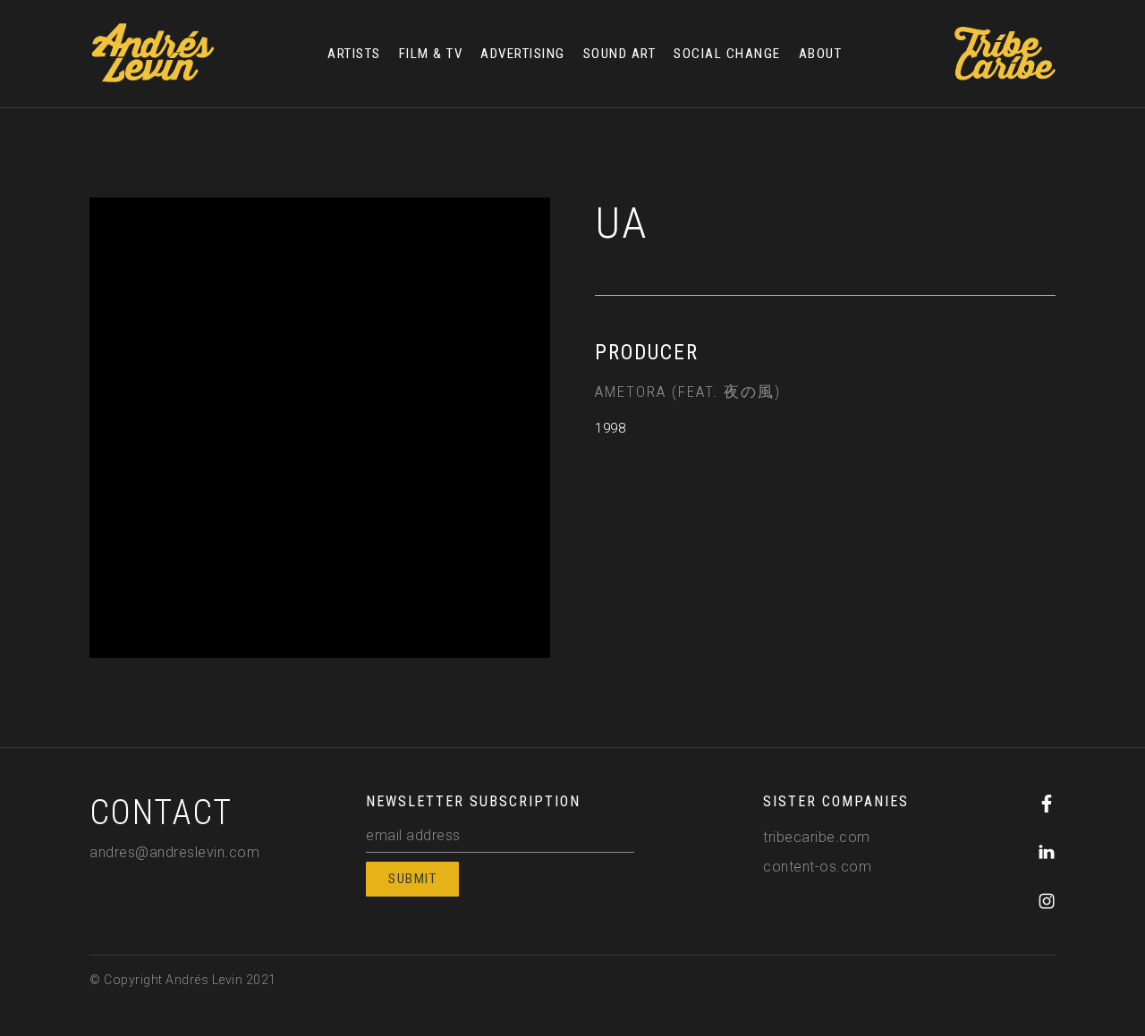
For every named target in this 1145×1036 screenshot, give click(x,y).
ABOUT (821, 54)
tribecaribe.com (816, 837)
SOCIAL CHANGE (727, 54)
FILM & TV (431, 54)
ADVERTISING (522, 54)
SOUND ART (620, 54)
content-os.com (817, 866)
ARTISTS (354, 54)
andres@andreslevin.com (174, 852)
